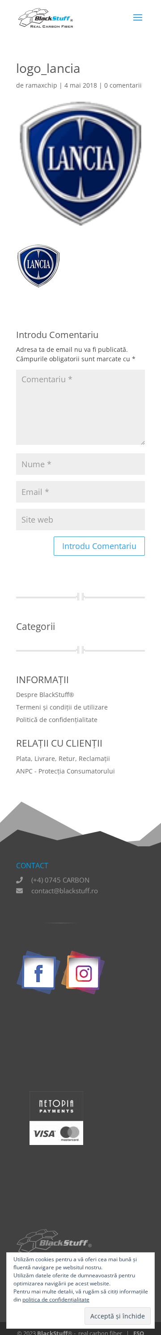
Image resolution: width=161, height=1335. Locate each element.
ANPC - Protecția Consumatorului (65, 771)
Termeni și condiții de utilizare (62, 707)
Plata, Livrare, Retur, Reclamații (63, 758)
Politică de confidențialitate (56, 719)
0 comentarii (123, 85)
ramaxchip (41, 85)
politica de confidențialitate (55, 1299)
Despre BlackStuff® (45, 694)
